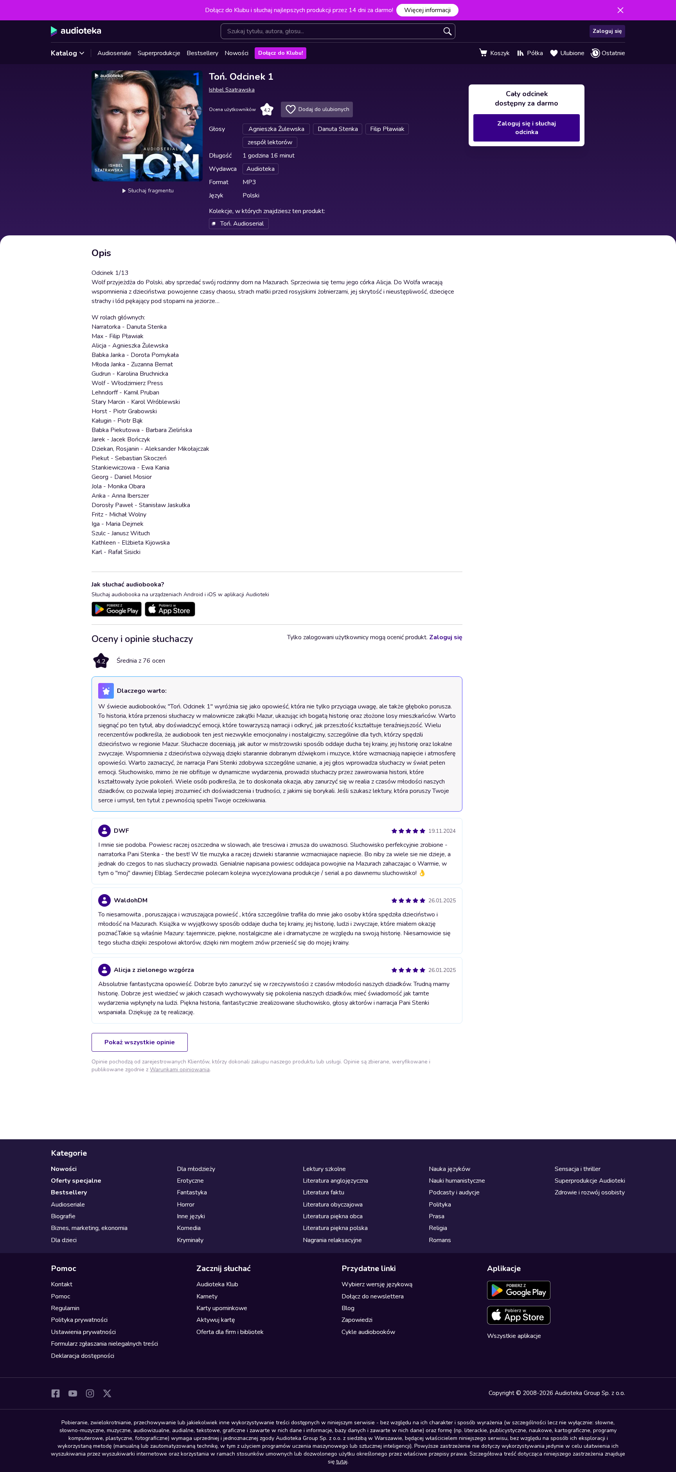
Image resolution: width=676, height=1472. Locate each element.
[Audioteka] (76, 31)
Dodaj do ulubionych (323, 109)
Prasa (436, 1216)
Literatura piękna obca (333, 1216)
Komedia (189, 1228)
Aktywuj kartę (215, 1320)
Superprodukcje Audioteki (590, 1180)
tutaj (341, 1461)
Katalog (64, 53)
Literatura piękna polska (335, 1228)
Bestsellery (202, 53)
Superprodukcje (159, 53)
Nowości (236, 53)
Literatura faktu (323, 1192)
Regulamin (65, 1308)
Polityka (440, 1204)
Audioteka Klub (217, 1284)
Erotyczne (190, 1180)
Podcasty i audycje (454, 1192)
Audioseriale (114, 53)
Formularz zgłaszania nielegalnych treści (104, 1343)
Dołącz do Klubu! (280, 53)
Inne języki (191, 1216)
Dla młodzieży (196, 1169)
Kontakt (61, 1284)
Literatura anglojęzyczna (335, 1180)
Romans (440, 1240)
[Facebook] (55, 1393)
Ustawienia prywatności (83, 1332)
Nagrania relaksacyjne (332, 1240)
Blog (348, 1308)
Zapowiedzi (357, 1320)
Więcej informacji (427, 10)
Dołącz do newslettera (373, 1296)
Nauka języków (449, 1169)
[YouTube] (72, 1393)
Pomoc (60, 1296)
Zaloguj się (607, 31)
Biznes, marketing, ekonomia (89, 1228)
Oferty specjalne (76, 1180)
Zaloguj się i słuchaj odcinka (526, 127)
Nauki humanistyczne (457, 1180)
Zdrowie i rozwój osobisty (590, 1192)
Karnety (207, 1296)
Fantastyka (192, 1192)
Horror (185, 1204)
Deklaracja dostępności (82, 1356)
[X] (107, 1393)
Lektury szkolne (324, 1169)
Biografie (63, 1216)
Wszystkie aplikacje (514, 1336)
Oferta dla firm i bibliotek (230, 1332)
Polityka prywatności (79, 1320)
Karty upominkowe (221, 1308)
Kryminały (190, 1240)
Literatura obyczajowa (333, 1204)
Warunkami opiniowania (180, 1069)
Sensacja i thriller (577, 1169)
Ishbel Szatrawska (232, 89)
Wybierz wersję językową (377, 1284)
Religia (438, 1228)
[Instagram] (90, 1393)
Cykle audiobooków (368, 1332)
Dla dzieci (64, 1240)
